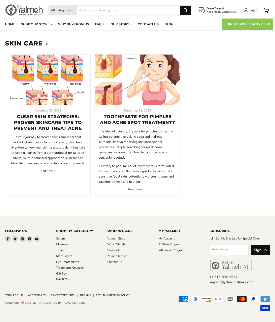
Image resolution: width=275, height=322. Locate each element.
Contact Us (114, 262)
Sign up (260, 250)
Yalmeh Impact (117, 256)
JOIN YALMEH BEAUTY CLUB (247, 24)
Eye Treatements (67, 262)
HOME (10, 24)
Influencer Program (171, 250)
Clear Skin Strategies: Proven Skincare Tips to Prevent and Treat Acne (48, 122)
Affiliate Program (169, 244)
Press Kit (113, 250)
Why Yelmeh (116, 244)
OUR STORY (120, 24)
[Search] (185, 10)
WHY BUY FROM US (73, 24)
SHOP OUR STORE (35, 24)
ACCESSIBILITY (37, 295)
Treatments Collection (70, 268)
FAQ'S (99, 24)
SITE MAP (85, 295)
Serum (60, 238)
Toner (60, 250)
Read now (46, 171)
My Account (166, 238)
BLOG (169, 24)
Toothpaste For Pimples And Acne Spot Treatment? (137, 119)
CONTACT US (148, 24)
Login (253, 10)
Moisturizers (64, 256)
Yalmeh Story (116, 238)
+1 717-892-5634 (223, 277)
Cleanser (62, 244)
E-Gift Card (63, 279)
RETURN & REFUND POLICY (113, 295)
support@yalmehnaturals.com (231, 282)
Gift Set (61, 273)
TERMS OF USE (14, 295)
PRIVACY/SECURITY (63, 295)
